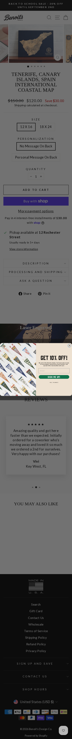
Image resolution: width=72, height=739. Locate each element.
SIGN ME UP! (54, 376)
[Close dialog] (69, 345)
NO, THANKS (54, 382)
